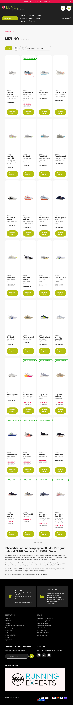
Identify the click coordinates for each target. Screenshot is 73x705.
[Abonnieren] (31, 656)
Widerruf (7, 623)
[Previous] (7, 2)
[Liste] (21, 48)
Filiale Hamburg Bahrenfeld (44, 625)
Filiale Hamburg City (42, 623)
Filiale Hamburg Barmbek (43, 621)
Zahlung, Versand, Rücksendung (14, 625)
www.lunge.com (51, 603)
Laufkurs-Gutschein (42, 632)
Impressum (8, 640)
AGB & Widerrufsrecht (11, 621)
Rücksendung (9, 628)
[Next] (66, 2)
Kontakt (7, 637)
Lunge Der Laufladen (14, 697)
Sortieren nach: (31, 48)
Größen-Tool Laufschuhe (44, 628)
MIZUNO (11, 31)
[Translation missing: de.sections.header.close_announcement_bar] (71, 2)
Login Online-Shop (42, 635)
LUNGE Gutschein (41, 630)
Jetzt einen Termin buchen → (23, 602)
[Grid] (16, 48)
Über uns (7, 618)
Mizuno (9, 90)
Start (6, 31)
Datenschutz (9, 630)
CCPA (6, 632)
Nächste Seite (38, 542)
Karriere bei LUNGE (10, 635)
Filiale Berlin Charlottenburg (44, 618)
